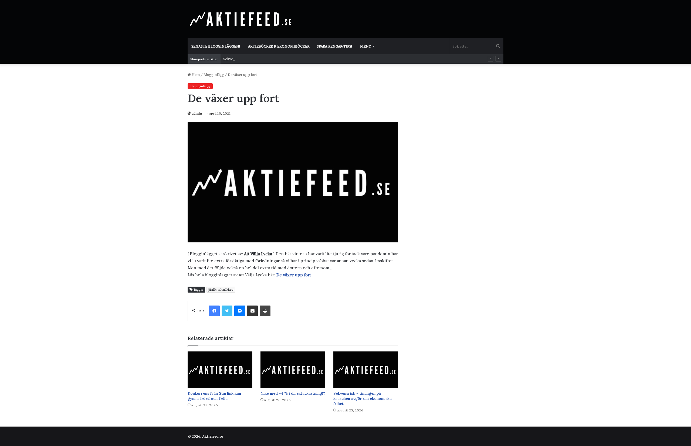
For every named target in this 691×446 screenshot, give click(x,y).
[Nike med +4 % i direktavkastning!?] (292, 369)
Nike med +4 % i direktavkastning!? (292, 393)
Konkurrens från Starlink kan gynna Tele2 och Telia (214, 396)
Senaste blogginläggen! (216, 46)
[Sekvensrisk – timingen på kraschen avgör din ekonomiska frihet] (365, 369)
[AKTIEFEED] (242, 19)
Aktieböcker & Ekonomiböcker (278, 46)
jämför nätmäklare (220, 289)
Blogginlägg (214, 74)
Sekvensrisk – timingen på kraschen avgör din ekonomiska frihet (362, 398)
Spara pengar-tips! (335, 46)
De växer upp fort (293, 274)
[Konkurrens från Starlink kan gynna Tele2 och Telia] (220, 369)
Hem (195, 74)
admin (197, 113)
